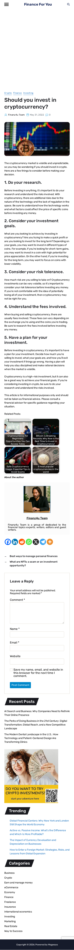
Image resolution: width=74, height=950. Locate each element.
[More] (50, 542)
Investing (28, 93)
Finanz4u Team (16, 114)
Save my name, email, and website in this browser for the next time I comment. (38, 673)
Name (15, 629)
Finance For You (38, 4)
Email (14, 642)
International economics (18, 911)
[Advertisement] (37, 47)
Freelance (10, 902)
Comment (17, 600)
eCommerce (11, 887)
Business (9, 872)
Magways (53, 944)
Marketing (10, 921)
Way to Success (13, 931)
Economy (9, 892)
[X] (36, 542)
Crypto (8, 93)
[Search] (68, 4)
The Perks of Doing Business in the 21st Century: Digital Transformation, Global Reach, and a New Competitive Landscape (35, 724)
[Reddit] (22, 542)
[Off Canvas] (6, 4)
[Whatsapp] (29, 542)
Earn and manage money (18, 882)
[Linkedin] (15, 542)
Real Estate (10, 926)
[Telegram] (43, 542)
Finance (17, 93)
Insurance (10, 906)
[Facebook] (8, 542)
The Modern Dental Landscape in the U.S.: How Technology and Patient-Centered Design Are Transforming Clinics (31, 738)
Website (15, 656)
